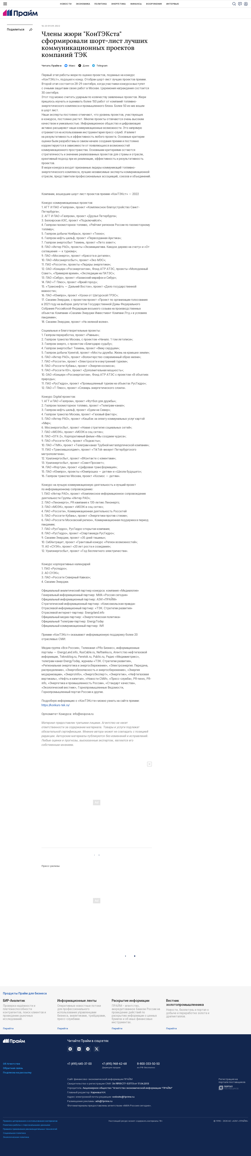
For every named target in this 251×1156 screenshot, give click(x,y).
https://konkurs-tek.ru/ (56, 705)
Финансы (136, 4)
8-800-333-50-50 (148, 1065)
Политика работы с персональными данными (26, 1125)
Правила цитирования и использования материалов (30, 1121)
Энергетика (118, 4)
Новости (65, 4)
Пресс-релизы (51, 865)
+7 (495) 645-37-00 (79, 1063)
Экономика (83, 4)
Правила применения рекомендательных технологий (30, 1129)
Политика (100, 4)
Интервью (172, 4)
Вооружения (154, 4)
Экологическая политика (16, 1137)
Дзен (86, 65)
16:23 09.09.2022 (51, 26)
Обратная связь (13, 1068)
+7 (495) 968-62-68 (114, 1065)
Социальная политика (14, 1133)
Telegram (101, 65)
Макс (72, 65)
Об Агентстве (11, 1063)
